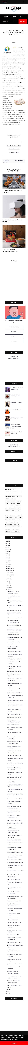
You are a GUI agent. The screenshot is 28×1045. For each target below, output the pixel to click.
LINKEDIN (14, 336)
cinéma (20, 517)
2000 (7, 993)
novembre (9, 570)
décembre (9, 568)
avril (8, 585)
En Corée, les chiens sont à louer (14, 659)
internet (11, 494)
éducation (13, 503)
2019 (7, 547)
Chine (13, 519)
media (13, 510)
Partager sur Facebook (14, 142)
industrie (15, 491)
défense (11, 522)
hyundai (7, 512)
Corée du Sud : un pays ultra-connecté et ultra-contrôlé (16, 426)
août (8, 576)
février (8, 589)
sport (6, 505)
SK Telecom (7, 508)
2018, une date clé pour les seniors (15, 852)
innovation (7, 526)
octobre (9, 572)
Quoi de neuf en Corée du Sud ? (14, 610)
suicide (6, 522)
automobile (19, 496)
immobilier (7, 531)
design (17, 529)
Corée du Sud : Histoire (16, 409)
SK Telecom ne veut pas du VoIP (14, 617)
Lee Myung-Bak (18, 505)
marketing (14, 526)
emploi (6, 494)
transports (7, 510)
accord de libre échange (10, 515)
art (12, 531)
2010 (7, 566)
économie (13, 498)
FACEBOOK (14, 331)
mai (8, 583)
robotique (7, 529)
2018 (7, 549)
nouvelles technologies (10, 496)
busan (12, 529)
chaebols (19, 515)
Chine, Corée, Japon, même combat (15, 823)
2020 (7, 545)
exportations (7, 519)
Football (18, 503)
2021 (7, 543)
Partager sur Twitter (15, 145)
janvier (8, 987)
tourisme (11, 505)
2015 (7, 555)
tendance (18, 510)
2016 (7, 553)
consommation (19, 501)
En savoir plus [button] (13, 1039)
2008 (7, 991)
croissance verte (8, 524)
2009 (7, 989)
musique (19, 526)
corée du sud (8, 489)
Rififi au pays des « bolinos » (13, 724)
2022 (7, 541)
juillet (8, 578)
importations (16, 524)
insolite (18, 519)
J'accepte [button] (14, 1043)
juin (8, 581)
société (17, 152)
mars (8, 587)
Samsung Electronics (9, 501)
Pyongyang (17, 531)
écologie (17, 522)
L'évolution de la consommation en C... (10, 250)
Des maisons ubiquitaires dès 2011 (15, 862)
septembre (9, 574)
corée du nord (8, 491)
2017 (7, 551)
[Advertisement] (14, 371)
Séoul (14, 152)
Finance (12, 512)
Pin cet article (15, 148)
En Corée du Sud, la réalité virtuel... (12, 220)
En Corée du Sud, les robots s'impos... (12, 191)
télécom (7, 503)
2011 (7, 564)
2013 (7, 560)
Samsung (15, 517)
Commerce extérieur (16, 508)
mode (20, 491)
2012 (7, 562)
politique (7, 498)
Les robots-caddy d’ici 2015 (13, 934)
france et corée (8, 517)
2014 (7, 558)
